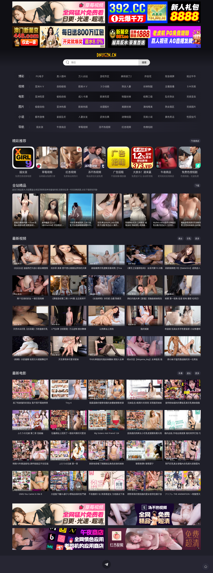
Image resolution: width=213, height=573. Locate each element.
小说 (21, 117)
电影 (21, 96)
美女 (180, 238)
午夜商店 (61, 127)
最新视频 (19, 238)
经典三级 (148, 96)
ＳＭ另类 (191, 86)
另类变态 (191, 96)
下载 (197, 185)
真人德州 (61, 76)
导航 (21, 127)
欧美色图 (83, 106)
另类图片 (191, 106)
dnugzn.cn (106, 55)
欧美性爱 (104, 96)
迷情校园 (126, 116)
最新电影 (19, 373)
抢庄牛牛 (191, 76)
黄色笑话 (169, 116)
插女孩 (39, 127)
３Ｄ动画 (104, 86)
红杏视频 (126, 127)
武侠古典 (104, 116)
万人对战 (83, 76)
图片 (21, 107)
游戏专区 (104, 76)
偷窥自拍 (39, 106)
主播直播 (169, 86)
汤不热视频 (104, 127)
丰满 (180, 373)
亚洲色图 (61, 106)
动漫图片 (104, 106)
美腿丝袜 (126, 106)
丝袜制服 (148, 86)
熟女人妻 (126, 86)
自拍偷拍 (61, 86)
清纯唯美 (148, 106)
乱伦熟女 (169, 96)
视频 (21, 86)
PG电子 (40, 76)
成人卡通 (83, 96)
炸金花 (147, 76)
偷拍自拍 (61, 96)
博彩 (21, 76)
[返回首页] (205, 566)
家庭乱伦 (61, 116)
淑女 (189, 373)
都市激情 (39, 116)
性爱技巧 (191, 116)
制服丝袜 (126, 96)
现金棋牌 (169, 76)
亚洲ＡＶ (39, 86)
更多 (197, 238)
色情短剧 (148, 127)
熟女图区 (169, 106)
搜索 (144, 62)
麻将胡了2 (126, 76)
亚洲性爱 (39, 96)
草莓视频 (83, 127)
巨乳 (189, 238)
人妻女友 (83, 116)
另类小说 (148, 116)
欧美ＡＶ (83, 86)
